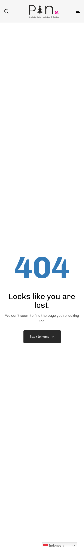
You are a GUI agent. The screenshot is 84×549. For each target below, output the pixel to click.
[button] (6, 11)
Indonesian (57, 545)
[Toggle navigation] (67, 11)
